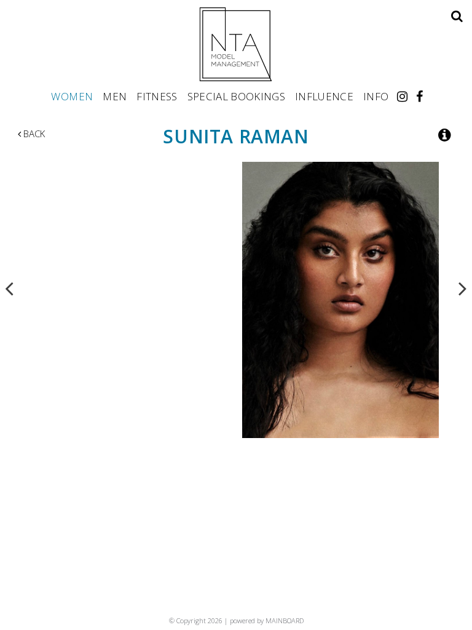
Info (375, 96)
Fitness (156, 96)
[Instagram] (402, 96)
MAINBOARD (285, 620)
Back (33, 133)
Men (115, 96)
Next (462, 288)
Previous (9, 288)
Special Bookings (236, 96)
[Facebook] (419, 96)
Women (72, 96)
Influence (324, 96)
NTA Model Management (236, 44)
